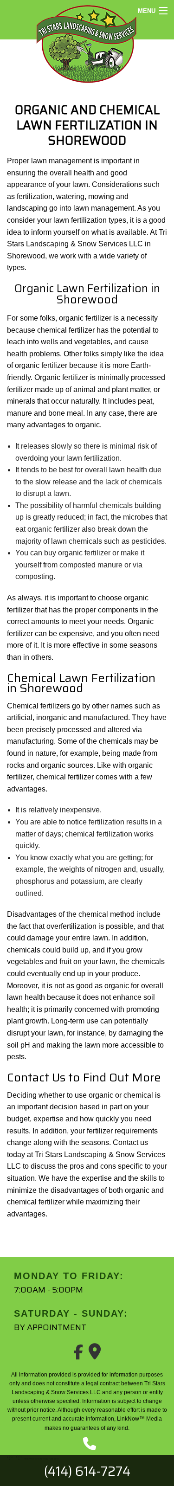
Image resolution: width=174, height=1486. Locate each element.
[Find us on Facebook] (78, 1355)
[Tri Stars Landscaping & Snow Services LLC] (87, 42)
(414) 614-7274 (87, 1471)
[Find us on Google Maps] (95, 1355)
